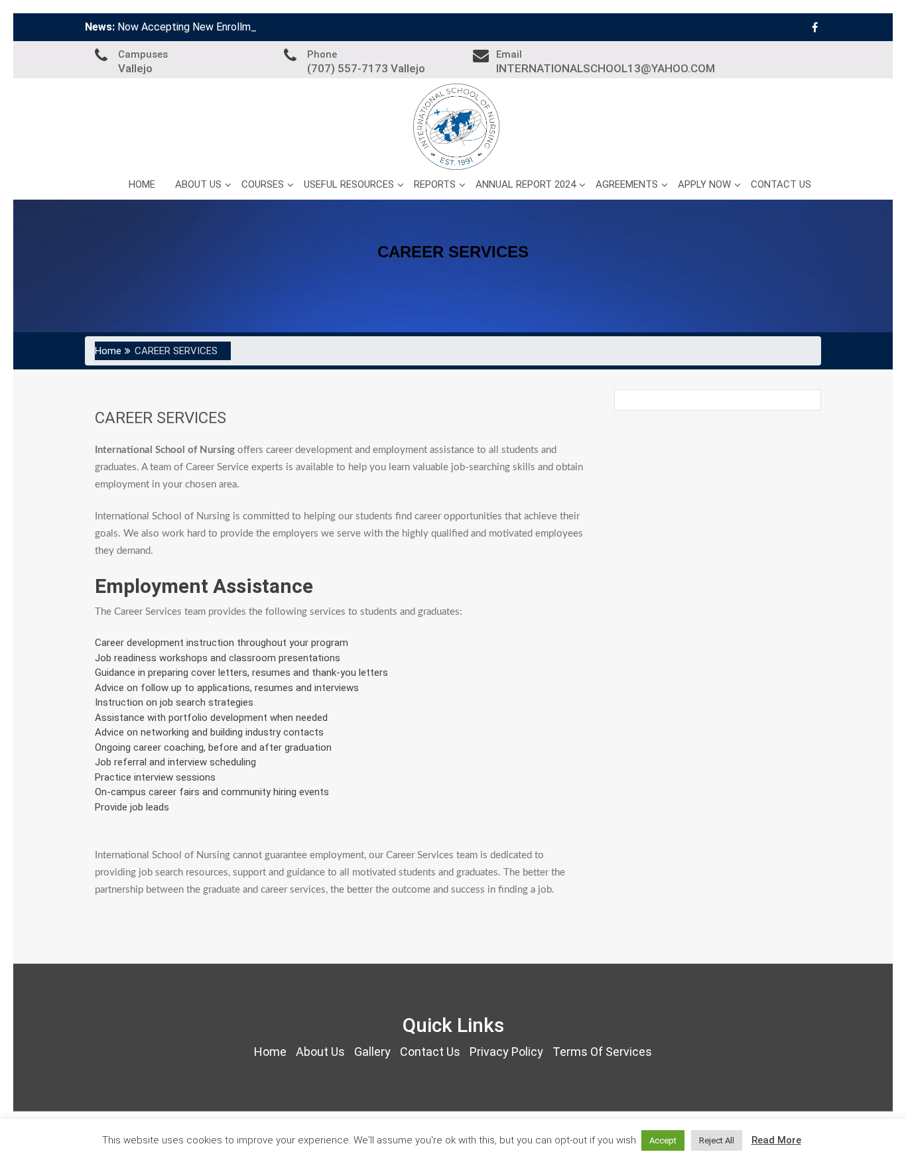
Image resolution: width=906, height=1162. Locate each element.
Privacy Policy (506, 1052)
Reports (435, 184)
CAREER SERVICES (160, 418)
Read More (776, 1140)
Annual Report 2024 (526, 184)
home (270, 1052)
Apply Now (704, 184)
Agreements (627, 184)
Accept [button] (663, 1140)
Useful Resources (349, 184)
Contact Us (781, 184)
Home (142, 184)
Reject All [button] (716, 1140)
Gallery (372, 1052)
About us (198, 184)
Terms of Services (602, 1052)
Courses (262, 184)
